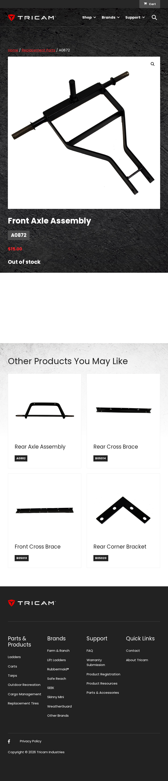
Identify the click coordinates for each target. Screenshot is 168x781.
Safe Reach (56, 678)
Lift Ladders (56, 660)
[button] (153, 64)
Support (132, 17)
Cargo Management (24, 694)
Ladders (14, 657)
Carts (12, 666)
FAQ (90, 650)
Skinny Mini (55, 697)
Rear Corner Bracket (119, 546)
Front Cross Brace (38, 546)
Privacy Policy (30, 741)
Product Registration (103, 674)
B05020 (101, 558)
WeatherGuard (59, 706)
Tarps (12, 675)
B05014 (100, 458)
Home (13, 50)
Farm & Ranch (58, 650)
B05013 (21, 558)
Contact (133, 650)
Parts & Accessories (103, 692)
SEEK (50, 687)
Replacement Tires (23, 703)
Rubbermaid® (58, 669)
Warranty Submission (96, 662)
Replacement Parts (38, 50)
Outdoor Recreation (24, 684)
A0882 (21, 458)
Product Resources (102, 683)
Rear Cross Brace (115, 446)
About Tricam (137, 660)
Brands (108, 17)
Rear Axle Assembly (40, 446)
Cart (152, 4)
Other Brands (58, 715)
